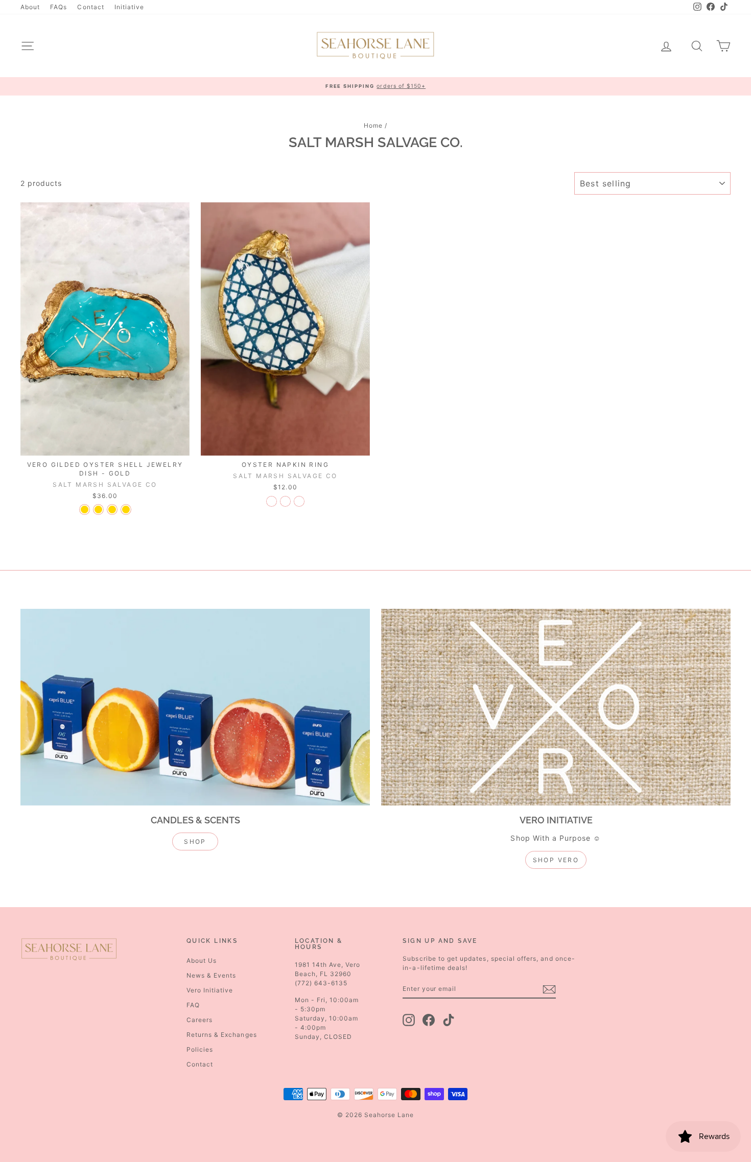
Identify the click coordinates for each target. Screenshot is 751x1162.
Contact (90, 7)
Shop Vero (556, 860)
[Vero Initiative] (556, 707)
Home (373, 125)
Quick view (105, 445)
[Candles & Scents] (195, 707)
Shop (195, 841)
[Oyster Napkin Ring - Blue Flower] (299, 501)
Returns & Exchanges (221, 1034)
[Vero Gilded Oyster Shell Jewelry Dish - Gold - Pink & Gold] (84, 509)
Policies (199, 1049)
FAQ (193, 1005)
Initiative (129, 7)
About (30, 7)
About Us (201, 960)
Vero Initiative (209, 990)
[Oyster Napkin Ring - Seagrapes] (271, 501)
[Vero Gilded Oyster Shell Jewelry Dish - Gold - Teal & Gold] (98, 509)
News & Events (211, 975)
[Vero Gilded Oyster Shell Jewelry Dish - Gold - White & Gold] (126, 509)
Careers (199, 1020)
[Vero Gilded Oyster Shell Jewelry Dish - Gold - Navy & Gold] (112, 509)
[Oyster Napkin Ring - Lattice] (285, 501)
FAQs (58, 7)
